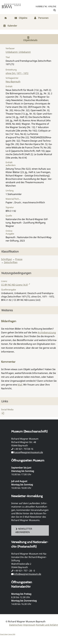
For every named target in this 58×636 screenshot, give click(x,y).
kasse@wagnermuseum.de (28, 452)
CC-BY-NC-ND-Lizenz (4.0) (14, 284)
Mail (20, 384)
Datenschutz (16, 624)
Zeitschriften (10, 262)
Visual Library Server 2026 (7, 634)
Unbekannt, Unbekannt (18, 52)
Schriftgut (6, 259)
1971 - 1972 (22, 73)
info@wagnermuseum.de (27, 574)
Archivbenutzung (47, 332)
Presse (18, 259)
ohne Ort (10, 73)
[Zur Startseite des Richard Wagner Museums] (11, 8)
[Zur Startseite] (46, 7)
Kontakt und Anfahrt (47, 624)
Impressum (29, 624)
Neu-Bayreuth (13, 81)
